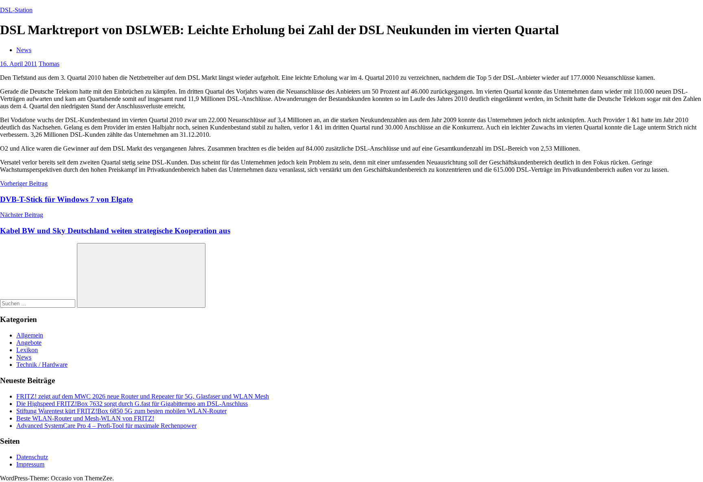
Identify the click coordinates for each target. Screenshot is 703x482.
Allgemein (29, 335)
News (23, 49)
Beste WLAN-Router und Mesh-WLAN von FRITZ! (85, 418)
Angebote (28, 342)
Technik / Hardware (42, 364)
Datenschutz (32, 457)
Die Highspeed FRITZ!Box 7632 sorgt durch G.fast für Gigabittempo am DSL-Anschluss (132, 403)
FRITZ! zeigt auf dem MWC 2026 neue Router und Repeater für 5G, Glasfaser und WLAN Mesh (142, 396)
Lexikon (27, 349)
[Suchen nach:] (38, 303)
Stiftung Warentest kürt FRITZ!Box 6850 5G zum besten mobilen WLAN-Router (121, 411)
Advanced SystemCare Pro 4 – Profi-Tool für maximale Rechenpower (106, 425)
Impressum (30, 464)
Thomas (49, 63)
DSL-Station (16, 10)
